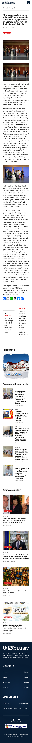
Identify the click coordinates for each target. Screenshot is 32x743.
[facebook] (13, 720)
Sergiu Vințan (9, 27)
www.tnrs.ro (20, 290)
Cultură (5, 8)
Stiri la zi (12, 8)
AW (23, 736)
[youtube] (19, 720)
